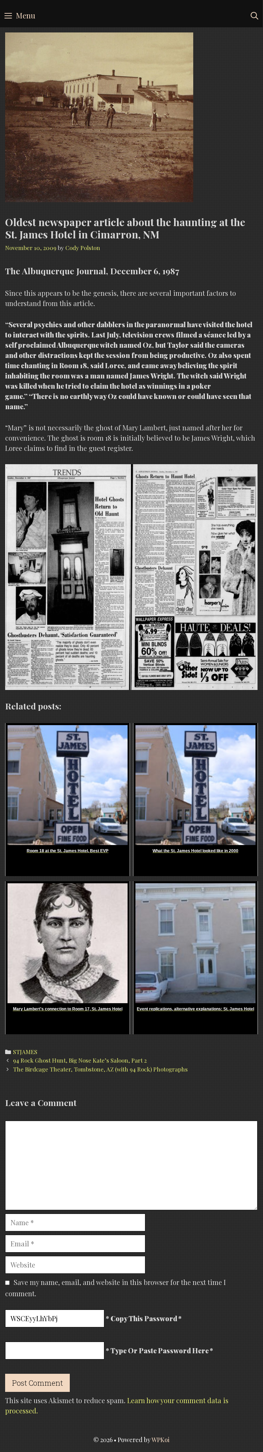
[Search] (254, 15)
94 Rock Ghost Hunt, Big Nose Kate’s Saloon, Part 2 (80, 1060)
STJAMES (25, 1051)
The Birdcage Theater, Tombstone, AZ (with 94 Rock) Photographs (100, 1069)
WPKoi (161, 1440)
